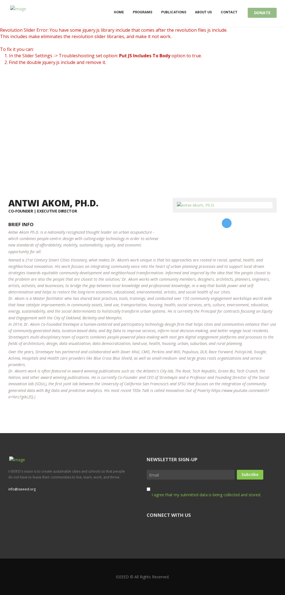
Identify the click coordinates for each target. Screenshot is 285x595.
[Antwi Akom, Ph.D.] (196, 205)
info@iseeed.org (22, 489)
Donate (262, 12)
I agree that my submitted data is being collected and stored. (206, 494)
